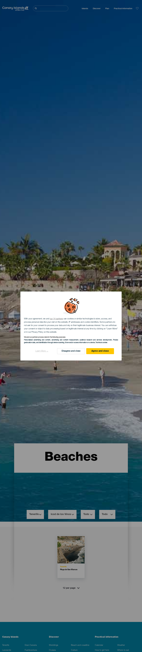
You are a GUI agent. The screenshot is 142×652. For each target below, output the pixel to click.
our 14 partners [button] (56, 319)
